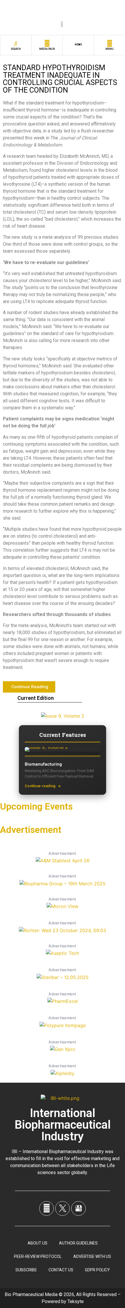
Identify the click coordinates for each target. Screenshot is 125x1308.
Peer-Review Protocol (38, 1256)
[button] (29, 687)
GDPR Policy (97, 1270)
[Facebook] (46, 1208)
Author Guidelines (78, 1243)
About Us (37, 1243)
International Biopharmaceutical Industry (63, 1124)
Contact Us (61, 1270)
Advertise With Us (92, 1256)
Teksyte (75, 1301)
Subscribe (26, 1270)
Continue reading (40, 786)
